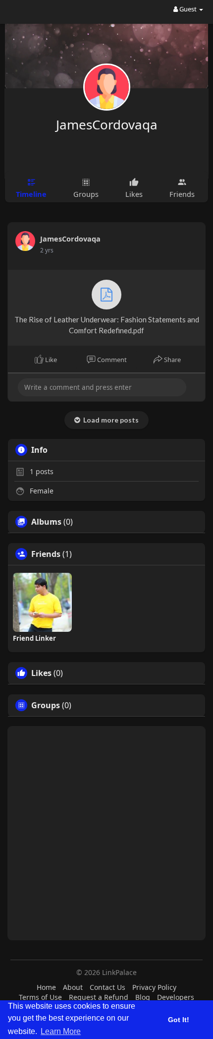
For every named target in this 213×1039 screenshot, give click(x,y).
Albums (46, 522)
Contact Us (107, 987)
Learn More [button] (61, 1031)
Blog (142, 997)
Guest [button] (188, 8)
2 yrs (46, 250)
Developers (175, 997)
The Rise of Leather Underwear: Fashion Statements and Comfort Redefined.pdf (106, 324)
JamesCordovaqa (107, 124)
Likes (41, 673)
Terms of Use (40, 997)
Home (46, 987)
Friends (45, 554)
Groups (45, 705)
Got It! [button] (178, 1020)
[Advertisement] (106, 833)
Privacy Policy (154, 987)
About (73, 987)
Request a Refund (98, 997)
